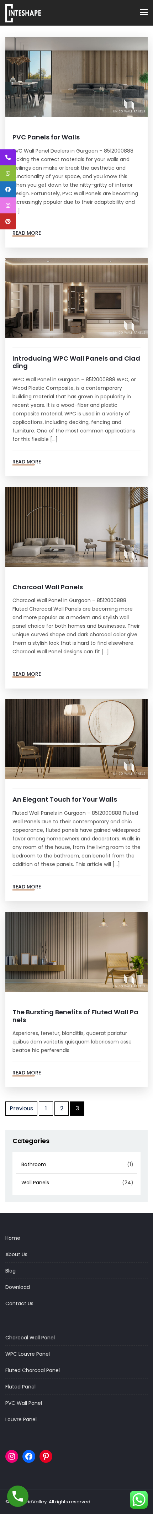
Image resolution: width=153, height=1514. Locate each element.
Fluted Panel (20, 1386)
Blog (10, 1270)
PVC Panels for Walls (46, 137)
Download (17, 1287)
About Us (16, 1254)
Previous (21, 1108)
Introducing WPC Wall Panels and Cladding (76, 362)
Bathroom (33, 1164)
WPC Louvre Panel (27, 1354)
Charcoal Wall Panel (30, 1337)
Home (12, 1238)
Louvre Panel (21, 1419)
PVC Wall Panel (23, 1403)
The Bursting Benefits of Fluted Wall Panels (75, 1016)
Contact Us (19, 1303)
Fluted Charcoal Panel (32, 1370)
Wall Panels (35, 1182)
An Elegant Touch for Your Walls (64, 799)
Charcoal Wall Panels (48, 587)
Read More (26, 233)
